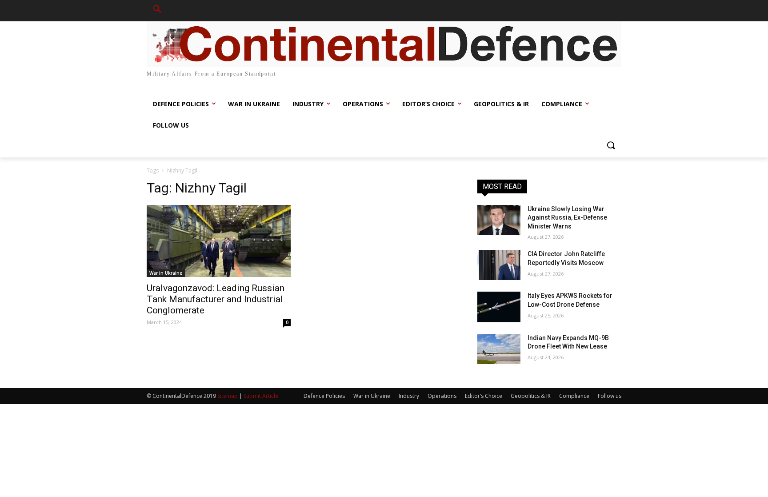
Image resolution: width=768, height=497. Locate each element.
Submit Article (261, 396)
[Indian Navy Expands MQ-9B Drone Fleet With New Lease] (498, 349)
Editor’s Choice (483, 396)
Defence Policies (324, 396)
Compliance (574, 396)
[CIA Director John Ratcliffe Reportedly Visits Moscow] (498, 265)
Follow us (609, 396)
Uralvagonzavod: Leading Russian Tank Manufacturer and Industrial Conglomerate (215, 299)
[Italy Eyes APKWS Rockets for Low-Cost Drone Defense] (498, 307)
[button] (157, 10)
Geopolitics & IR (531, 396)
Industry (409, 396)
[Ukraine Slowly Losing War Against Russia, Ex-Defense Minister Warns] (498, 220)
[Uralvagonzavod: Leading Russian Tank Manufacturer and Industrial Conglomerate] (219, 241)
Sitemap (227, 396)
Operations (442, 396)
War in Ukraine (165, 273)
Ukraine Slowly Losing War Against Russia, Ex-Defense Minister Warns (567, 217)
